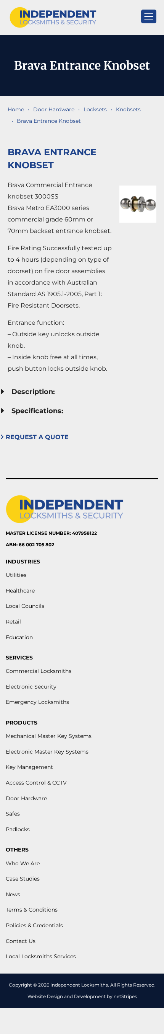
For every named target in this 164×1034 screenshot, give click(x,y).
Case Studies (23, 878)
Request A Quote (36, 437)
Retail (13, 621)
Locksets (95, 109)
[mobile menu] (148, 16)
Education (19, 637)
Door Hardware (53, 109)
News (13, 894)
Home (16, 109)
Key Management (29, 767)
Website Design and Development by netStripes (82, 996)
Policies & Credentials (34, 925)
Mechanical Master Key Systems (49, 736)
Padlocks (18, 829)
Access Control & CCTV (36, 782)
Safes (13, 813)
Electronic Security (31, 686)
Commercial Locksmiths (38, 671)
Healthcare (20, 590)
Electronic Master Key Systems (47, 751)
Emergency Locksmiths (37, 702)
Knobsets (128, 109)
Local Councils (25, 605)
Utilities (16, 575)
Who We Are (23, 863)
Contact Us (20, 941)
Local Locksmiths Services (41, 956)
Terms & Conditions (32, 909)
